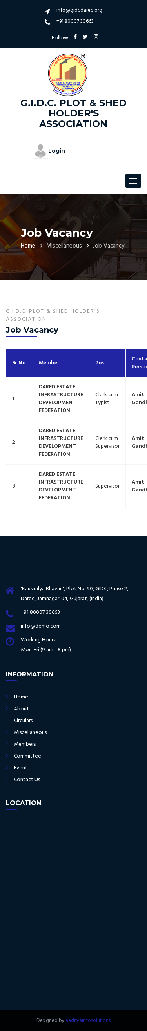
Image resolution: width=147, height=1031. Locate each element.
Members (25, 744)
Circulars (23, 720)
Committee (27, 756)
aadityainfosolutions (88, 1020)
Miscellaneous (30, 732)
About (21, 708)
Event (20, 767)
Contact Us (27, 779)
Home (28, 246)
